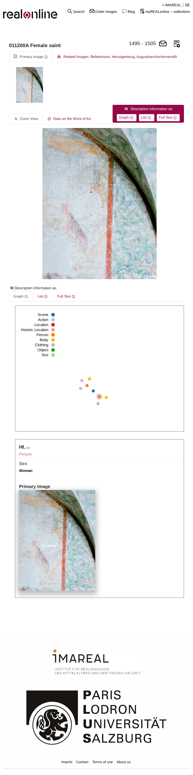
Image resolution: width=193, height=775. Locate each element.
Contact (82, 762)
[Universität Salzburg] (96, 717)
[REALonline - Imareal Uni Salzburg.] (32, 11)
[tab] (31, 56)
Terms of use (102, 762)
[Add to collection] (177, 44)
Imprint (66, 762)
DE (187, 5)
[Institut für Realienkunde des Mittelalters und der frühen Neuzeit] (96, 662)
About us (124, 762)
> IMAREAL (171, 5)
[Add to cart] (163, 44)
